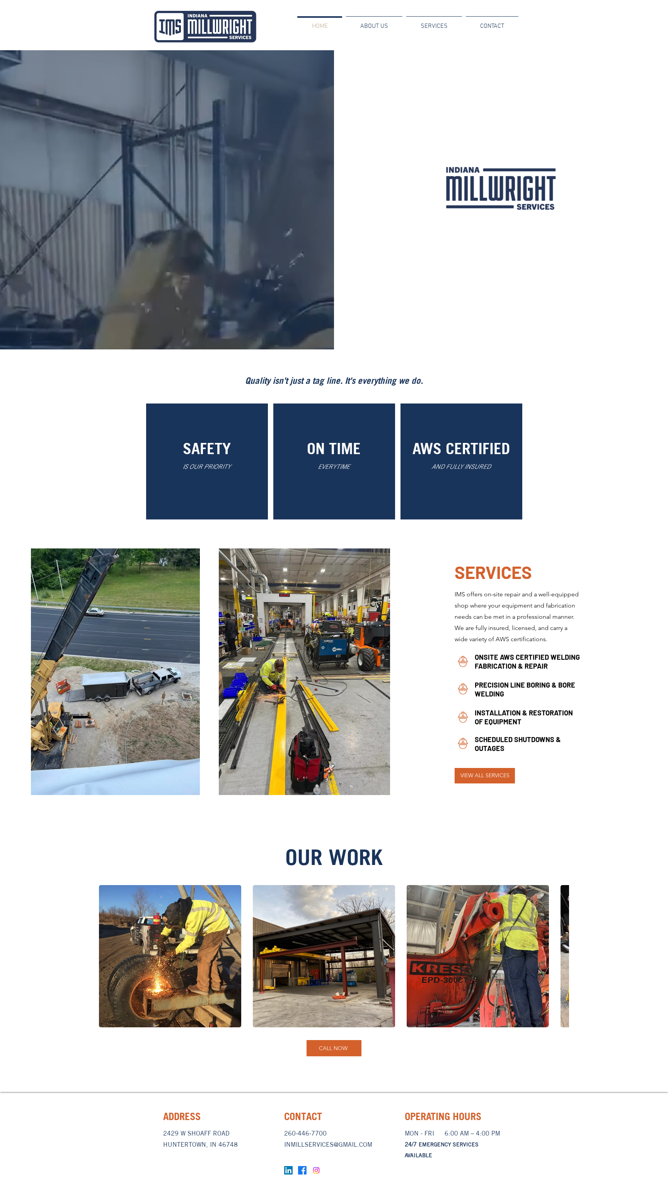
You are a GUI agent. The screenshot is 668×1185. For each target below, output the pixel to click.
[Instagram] (316, 1170)
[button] (170, 956)
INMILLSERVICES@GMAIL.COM (328, 1144)
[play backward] (108, 956)
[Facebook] (302, 1170)
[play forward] (559, 956)
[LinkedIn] (288, 1170)
